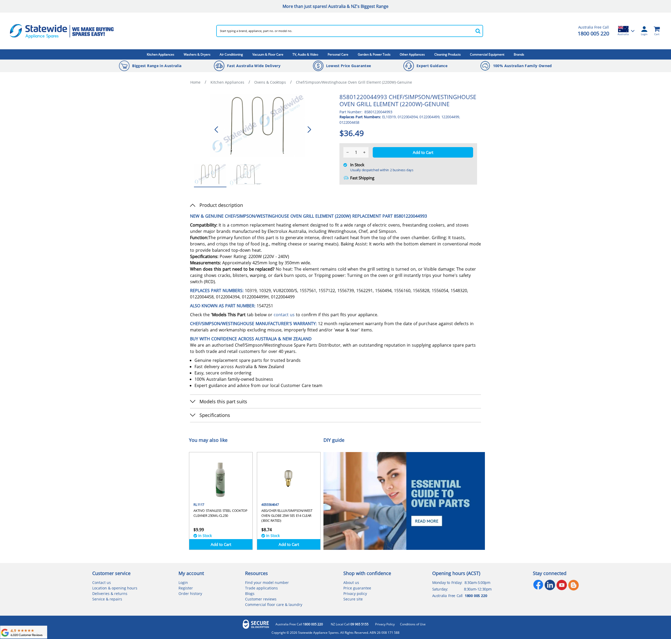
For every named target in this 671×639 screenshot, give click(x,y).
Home (195, 82)
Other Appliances (412, 54)
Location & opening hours (114, 588)
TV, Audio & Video (305, 54)
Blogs (250, 593)
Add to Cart (221, 544)
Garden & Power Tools (374, 54)
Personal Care (338, 54)
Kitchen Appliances (160, 54)
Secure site (353, 599)
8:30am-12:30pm (478, 589)
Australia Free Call (299, 624)
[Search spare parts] (478, 31)
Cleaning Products (447, 54)
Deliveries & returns (109, 593)
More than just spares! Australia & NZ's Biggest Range (335, 6)
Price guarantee (357, 588)
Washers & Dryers (197, 54)
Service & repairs (107, 599)
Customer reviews (261, 599)
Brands (519, 54)
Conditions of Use (413, 624)
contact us (284, 315)
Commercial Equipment (487, 54)
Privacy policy (355, 593)
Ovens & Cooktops (270, 82)
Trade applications (261, 588)
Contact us (101, 582)
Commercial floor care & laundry (273, 604)
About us (351, 582)
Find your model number (267, 582)
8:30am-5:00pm (477, 582)
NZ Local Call (350, 624)
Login (183, 582)
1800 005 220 (593, 33)
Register (185, 588)
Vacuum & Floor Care (267, 54)
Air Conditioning (231, 54)
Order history (190, 593)
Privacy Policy (385, 624)
